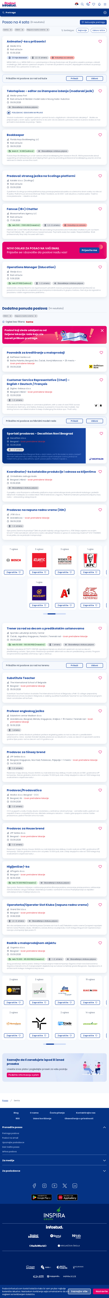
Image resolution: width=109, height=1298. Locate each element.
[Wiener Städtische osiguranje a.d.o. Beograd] (39, 561)
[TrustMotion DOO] (14, 1024)
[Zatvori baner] (102, 330)
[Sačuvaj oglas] (100, 41)
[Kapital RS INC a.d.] (90, 991)
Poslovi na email (10, 1137)
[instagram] (44, 1186)
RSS (18, 1118)
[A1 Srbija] (39, 594)
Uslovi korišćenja (42, 1118)
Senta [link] (17, 1100)
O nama (34, 1112)
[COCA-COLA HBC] (90, 594)
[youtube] (54, 1186)
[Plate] (88, 4)
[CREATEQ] (90, 1024)
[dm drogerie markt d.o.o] (39, 991)
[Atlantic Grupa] (14, 561)
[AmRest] (65, 561)
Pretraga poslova (10, 1133)
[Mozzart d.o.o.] (14, 594)
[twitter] (65, 1186)
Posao (5, 1100)
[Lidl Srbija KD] (90, 561)
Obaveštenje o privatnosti (79, 1118)
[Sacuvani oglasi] (94, 4)
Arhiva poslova (9, 1151)
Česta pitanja (57, 1112)
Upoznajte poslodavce (13, 1142)
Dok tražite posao (10, 1147)
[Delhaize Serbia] (65, 991)
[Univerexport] (65, 1024)
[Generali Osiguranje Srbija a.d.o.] (65, 594)
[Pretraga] (82, 4)
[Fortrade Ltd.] (39, 1024)
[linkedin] (75, 1186)
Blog (16, 1112)
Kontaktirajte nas (85, 1112)
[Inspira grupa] (14, 991)
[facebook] (34, 1186)
